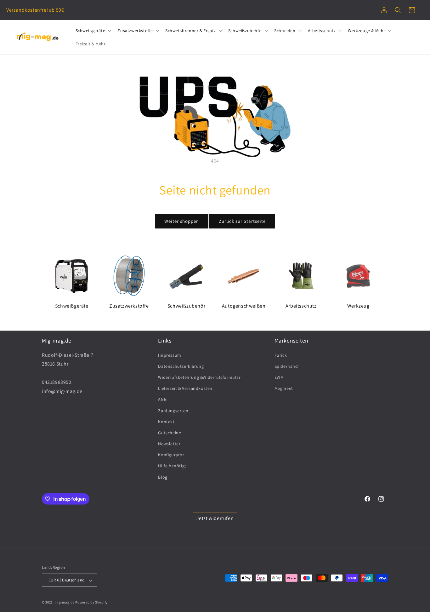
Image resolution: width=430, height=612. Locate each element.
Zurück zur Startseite (242, 221)
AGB (162, 399)
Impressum (169, 355)
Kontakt (166, 421)
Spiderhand (286, 366)
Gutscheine (169, 432)
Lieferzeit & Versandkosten (185, 388)
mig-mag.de (65, 602)
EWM (279, 377)
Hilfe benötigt (172, 466)
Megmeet (283, 388)
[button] (398, 10)
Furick (280, 355)
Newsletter (169, 444)
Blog (162, 477)
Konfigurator (171, 455)
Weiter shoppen (181, 221)
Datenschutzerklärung (181, 366)
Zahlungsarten (173, 410)
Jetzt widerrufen (215, 518)
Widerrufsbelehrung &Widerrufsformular (199, 377)
